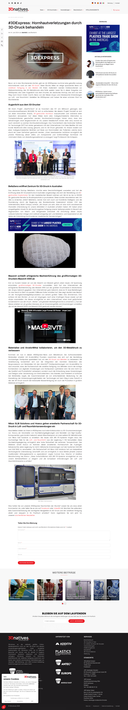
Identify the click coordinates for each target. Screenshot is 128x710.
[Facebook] (2, 30)
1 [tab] (62, 603)
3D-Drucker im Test (90, 642)
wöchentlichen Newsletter (25, 515)
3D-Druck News (13, 17)
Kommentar (21, 530)
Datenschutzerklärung (107, 706)
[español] (98, 3)
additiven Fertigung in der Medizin (23, 88)
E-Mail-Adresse (22, 548)
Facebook (45, 508)
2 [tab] (65, 603)
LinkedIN (57, 508)
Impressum (96, 706)
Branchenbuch (78, 10)
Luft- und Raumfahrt (37, 440)
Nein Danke (8, 701)
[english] (95, 3)
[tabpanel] (21, 589)
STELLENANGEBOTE (92, 10)
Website (20, 554)
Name (20, 542)
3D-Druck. (36, 85)
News (41, 10)
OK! (32, 701)
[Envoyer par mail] (2, 41)
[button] (4, 707)
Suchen (117, 10)
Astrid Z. (25, 32)
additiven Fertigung (27, 658)
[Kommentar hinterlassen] (2, 45)
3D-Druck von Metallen (58, 359)
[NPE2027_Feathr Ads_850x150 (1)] (45, 224)
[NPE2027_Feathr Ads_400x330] (103, 38)
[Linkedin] (2, 34)
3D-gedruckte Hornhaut (43, 113)
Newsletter (87, 650)
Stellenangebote (89, 648)
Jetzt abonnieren (76, 621)
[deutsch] (92, 3)
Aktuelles (20, 17)
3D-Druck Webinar (90, 652)
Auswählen (20, 701)
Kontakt (117, 3)
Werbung (110, 3)
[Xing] (2, 37)
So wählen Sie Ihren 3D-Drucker (94, 644)
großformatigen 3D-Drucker (30, 285)
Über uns (88, 706)
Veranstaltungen (65, 10)
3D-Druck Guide (52, 10)
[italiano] (103, 3)
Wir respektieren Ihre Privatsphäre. (11, 695)
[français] (100, 3)
